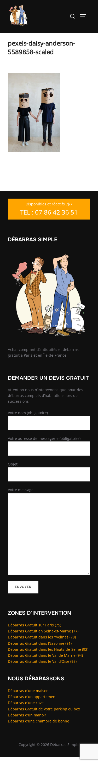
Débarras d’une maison (28, 690)
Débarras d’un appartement (32, 696)
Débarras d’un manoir (27, 714)
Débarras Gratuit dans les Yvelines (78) (42, 637)
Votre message (20, 489)
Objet (13, 464)
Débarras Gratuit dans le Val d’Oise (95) (42, 661)
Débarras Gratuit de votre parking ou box (44, 708)
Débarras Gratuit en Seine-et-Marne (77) (43, 631)
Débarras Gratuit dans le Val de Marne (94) (45, 655)
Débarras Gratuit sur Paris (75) (34, 624)
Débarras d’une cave (26, 702)
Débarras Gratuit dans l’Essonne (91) (40, 643)
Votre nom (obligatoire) (28, 412)
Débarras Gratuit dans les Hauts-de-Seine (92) (48, 649)
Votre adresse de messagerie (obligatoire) (44, 438)
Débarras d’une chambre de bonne (38, 721)
